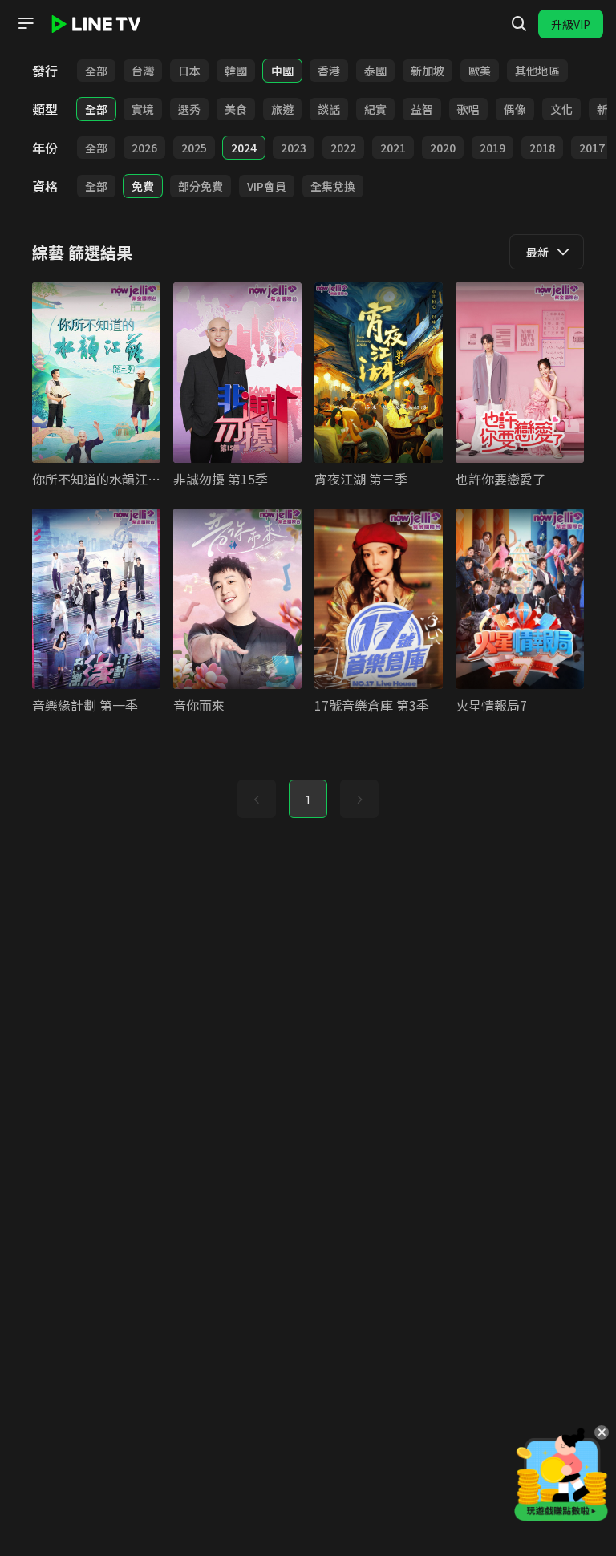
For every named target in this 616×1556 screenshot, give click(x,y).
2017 (592, 148)
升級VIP (570, 24)
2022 (343, 148)
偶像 (515, 109)
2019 (492, 148)
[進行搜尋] (519, 24)
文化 (561, 109)
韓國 (236, 71)
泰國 (375, 71)
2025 (194, 148)
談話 (329, 109)
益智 (422, 109)
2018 (542, 148)
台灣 (143, 71)
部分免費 (200, 186)
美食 (236, 109)
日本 (189, 71)
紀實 (375, 109)
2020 (443, 148)
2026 (144, 148)
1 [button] (308, 800)
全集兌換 (332, 186)
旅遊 (282, 109)
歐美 (479, 71)
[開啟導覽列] (25, 23)
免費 (143, 186)
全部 (96, 71)
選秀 (189, 109)
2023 (293, 148)
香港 (329, 71)
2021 (393, 148)
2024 (244, 148)
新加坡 (427, 71)
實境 (143, 109)
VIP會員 (266, 186)
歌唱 (468, 109)
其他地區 (537, 71)
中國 (282, 71)
